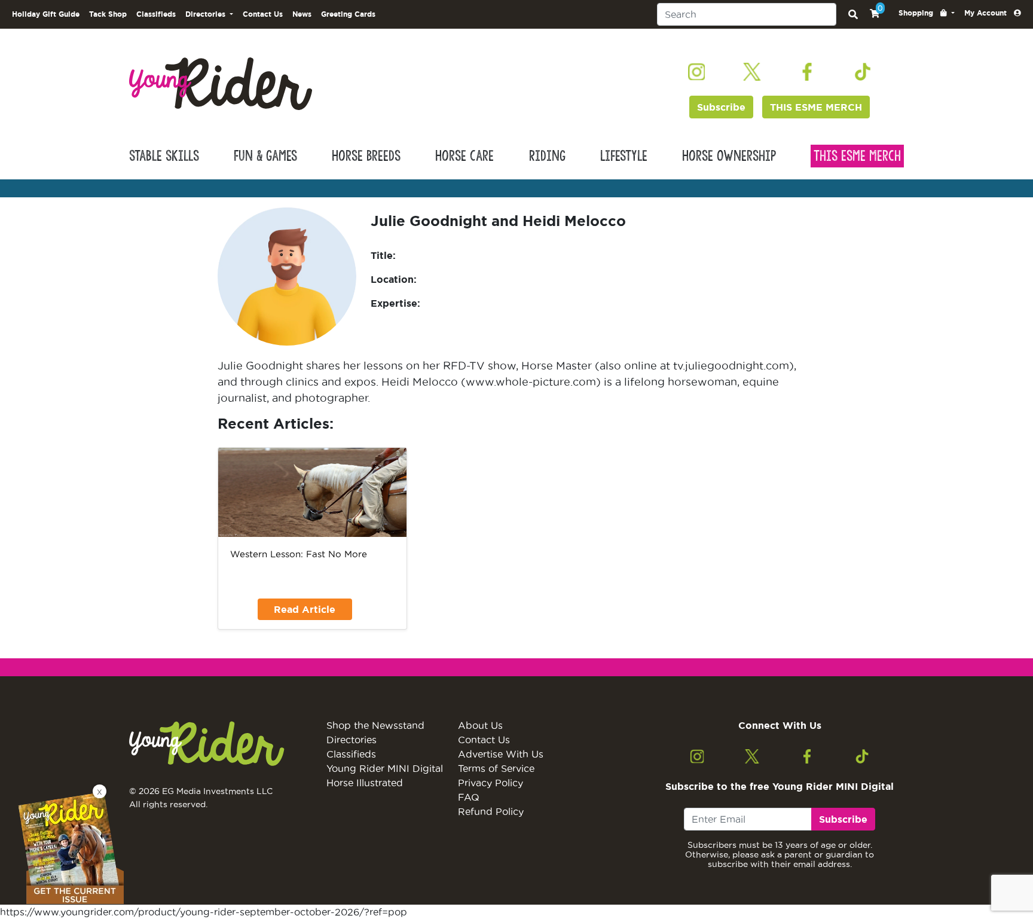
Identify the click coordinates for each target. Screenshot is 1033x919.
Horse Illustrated (364, 782)
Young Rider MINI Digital (384, 768)
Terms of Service (496, 768)
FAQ (468, 797)
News (301, 14)
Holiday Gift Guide (46, 14)
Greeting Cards (348, 14)
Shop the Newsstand (375, 725)
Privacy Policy (490, 782)
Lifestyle (623, 156)
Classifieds (156, 14)
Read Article (304, 609)
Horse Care (464, 156)
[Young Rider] (220, 82)
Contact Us (263, 14)
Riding (547, 156)
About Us (480, 725)
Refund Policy (491, 811)
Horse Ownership (729, 156)
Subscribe (721, 107)
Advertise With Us (500, 754)
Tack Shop (108, 14)
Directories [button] (206, 14)
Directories (351, 739)
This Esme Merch (857, 156)
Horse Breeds (366, 156)
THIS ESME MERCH (816, 107)
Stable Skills (164, 156)
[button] (926, 13)
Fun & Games (265, 156)
